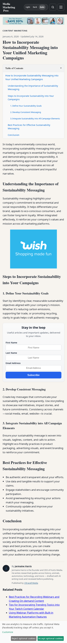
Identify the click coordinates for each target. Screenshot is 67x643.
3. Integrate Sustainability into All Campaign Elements (35, 118)
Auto (42, 7)
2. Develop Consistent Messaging (25, 112)
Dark (35, 7)
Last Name (11, 352)
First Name (11, 342)
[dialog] (33, 632)
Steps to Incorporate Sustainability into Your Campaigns (31, 97)
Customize (7, 632)
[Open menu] (60, 7)
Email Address (13, 363)
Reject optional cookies (24, 638)
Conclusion (13, 134)
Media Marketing (9, 7)
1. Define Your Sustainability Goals (26, 105)
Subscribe (33, 375)
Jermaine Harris (23, 566)
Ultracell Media (31, 583)
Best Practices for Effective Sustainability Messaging (29, 126)
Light (28, 7)
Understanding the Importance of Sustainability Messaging (33, 87)
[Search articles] (52, 7)
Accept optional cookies (50, 638)
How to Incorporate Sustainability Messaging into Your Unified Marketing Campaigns (31, 77)
